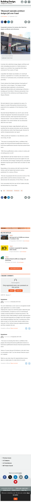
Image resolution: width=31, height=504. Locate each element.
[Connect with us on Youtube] (15, 482)
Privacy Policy (16, 490)
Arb (4, 190)
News (11, 235)
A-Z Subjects (6, 460)
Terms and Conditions (21, 488)
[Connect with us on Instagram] (26, 477)
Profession (16, 190)
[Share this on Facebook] (2, 22)
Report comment (14, 328)
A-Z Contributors (7, 463)
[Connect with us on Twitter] (10, 477)
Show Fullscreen (2, 33)
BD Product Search (8, 465)
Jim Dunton (4, 16)
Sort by (3, 295)
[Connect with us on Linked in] (15, 477)
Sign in (11, 18)
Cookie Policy (6, 490)
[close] (30, 300)
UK (21, 190)
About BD (23, 490)
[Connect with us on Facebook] (5, 477)
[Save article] (29, 22)
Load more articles (15, 268)
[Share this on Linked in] (8, 22)
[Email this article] (11, 22)
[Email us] (21, 477)
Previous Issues (7, 458)
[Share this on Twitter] (5, 22)
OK (15, 499)
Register (18, 290)
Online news (9, 190)
